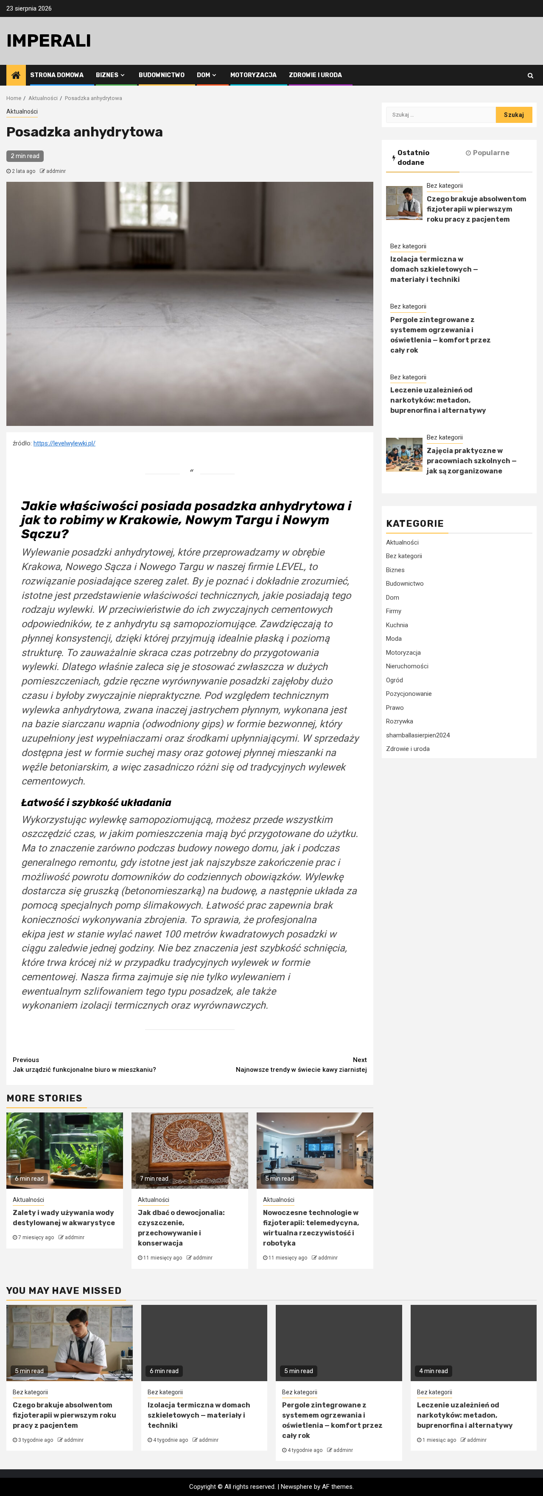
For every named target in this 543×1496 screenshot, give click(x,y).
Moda (394, 639)
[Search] (530, 75)
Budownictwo (162, 75)
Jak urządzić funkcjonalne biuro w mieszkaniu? (84, 1064)
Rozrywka (399, 722)
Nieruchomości (407, 666)
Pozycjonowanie (409, 694)
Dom (203, 75)
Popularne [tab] (491, 153)
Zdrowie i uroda (315, 75)
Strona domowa (57, 75)
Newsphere (296, 1486)
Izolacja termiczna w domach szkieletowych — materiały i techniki (434, 270)
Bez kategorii (445, 186)
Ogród (394, 680)
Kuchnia (397, 625)
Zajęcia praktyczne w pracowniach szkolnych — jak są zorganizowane (472, 461)
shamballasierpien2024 (418, 735)
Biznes (107, 75)
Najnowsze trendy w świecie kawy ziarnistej (301, 1064)
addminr (56, 171)
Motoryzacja (253, 75)
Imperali (48, 40)
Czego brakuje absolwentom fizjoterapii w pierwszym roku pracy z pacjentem (476, 209)
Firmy (393, 611)
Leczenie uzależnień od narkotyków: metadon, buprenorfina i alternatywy (438, 401)
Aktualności (22, 111)
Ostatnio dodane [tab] (413, 158)
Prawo (395, 708)
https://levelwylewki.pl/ (64, 443)
